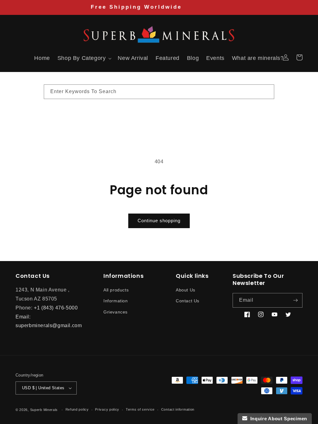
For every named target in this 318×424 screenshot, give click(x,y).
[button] (22, 57)
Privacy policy (107, 409)
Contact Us (187, 300)
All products (116, 289)
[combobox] (159, 92)
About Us (185, 289)
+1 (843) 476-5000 (56, 307)
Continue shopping (159, 220)
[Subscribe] (295, 300)
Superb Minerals (44, 410)
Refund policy (77, 409)
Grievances (115, 311)
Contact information (177, 409)
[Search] (267, 91)
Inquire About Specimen (277, 418)
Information (115, 300)
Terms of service (140, 409)
